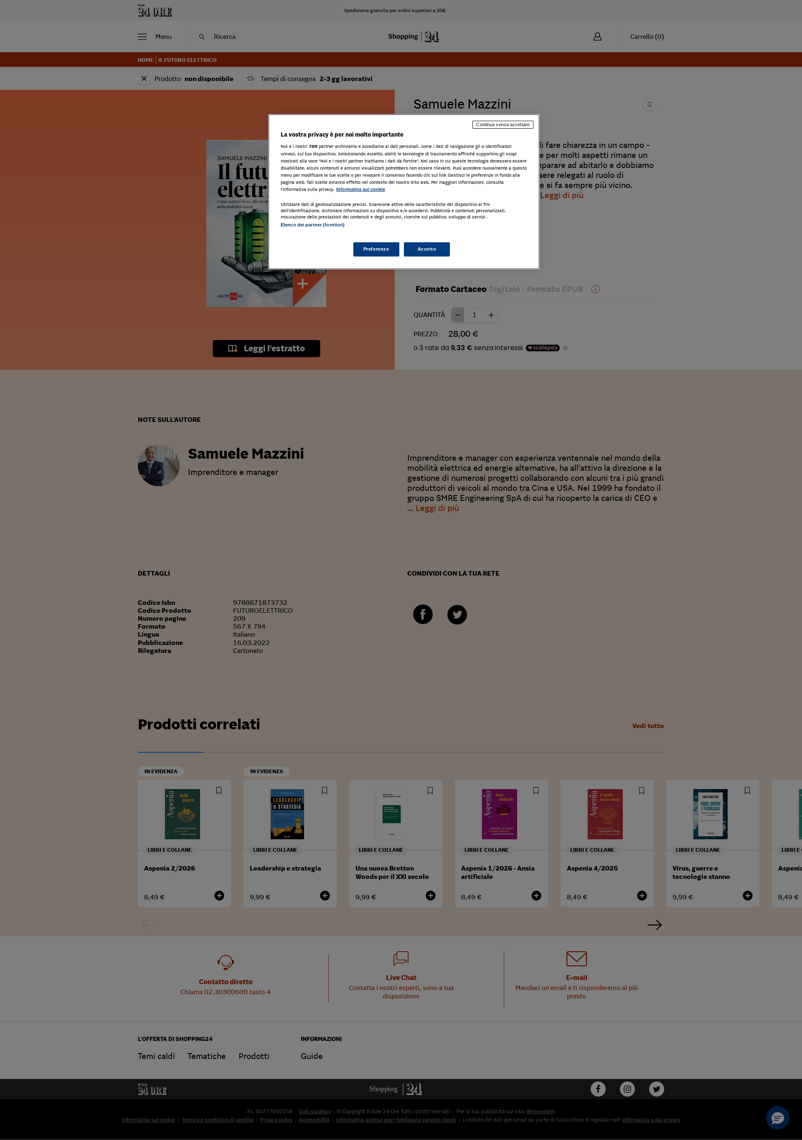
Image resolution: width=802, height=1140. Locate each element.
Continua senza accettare (503, 124)
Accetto (427, 248)
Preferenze (376, 248)
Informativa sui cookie (360, 189)
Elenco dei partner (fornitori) (313, 224)
